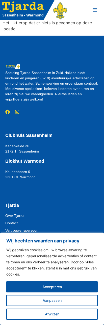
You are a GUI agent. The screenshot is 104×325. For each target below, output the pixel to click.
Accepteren (52, 287)
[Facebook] (7, 112)
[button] (95, 10)
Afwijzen (52, 314)
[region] (52, 279)
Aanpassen (52, 300)
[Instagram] (17, 112)
